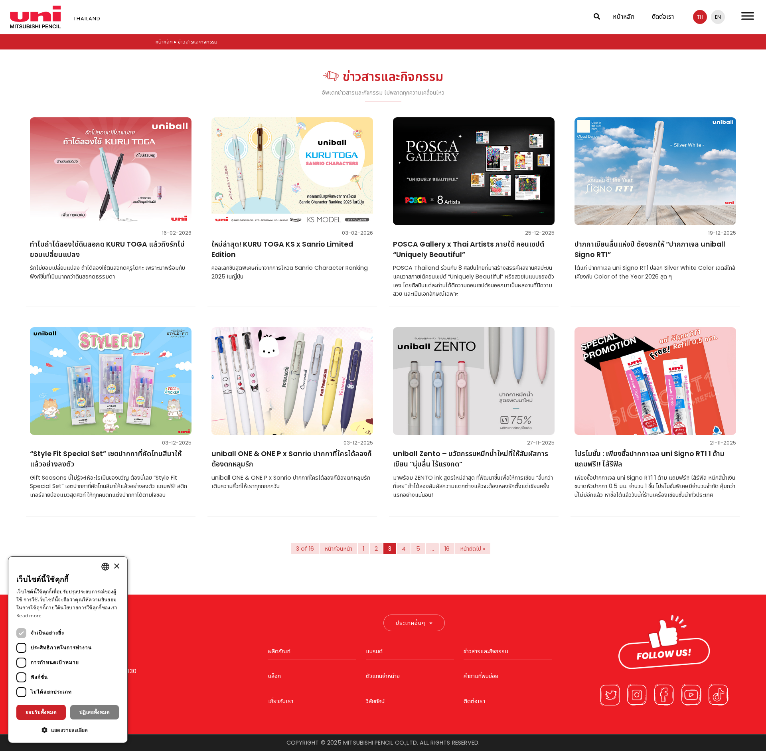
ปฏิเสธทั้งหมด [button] (94, 712)
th (700, 17)
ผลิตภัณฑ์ (279, 651)
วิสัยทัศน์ (375, 701)
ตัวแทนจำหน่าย (383, 676)
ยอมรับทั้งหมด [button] (41, 712)
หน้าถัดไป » (473, 549)
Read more (29, 615)
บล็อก (274, 676)
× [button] (116, 566)
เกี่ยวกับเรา (280, 701)
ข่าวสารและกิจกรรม (486, 651)
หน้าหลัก (623, 16)
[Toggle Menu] (747, 16)
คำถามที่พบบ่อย (481, 676)
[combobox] (105, 567)
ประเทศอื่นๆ (410, 623)
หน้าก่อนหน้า (338, 549)
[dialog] (68, 649)
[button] (67, 730)
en (718, 17)
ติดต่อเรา (663, 16)
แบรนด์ (374, 651)
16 (447, 549)
